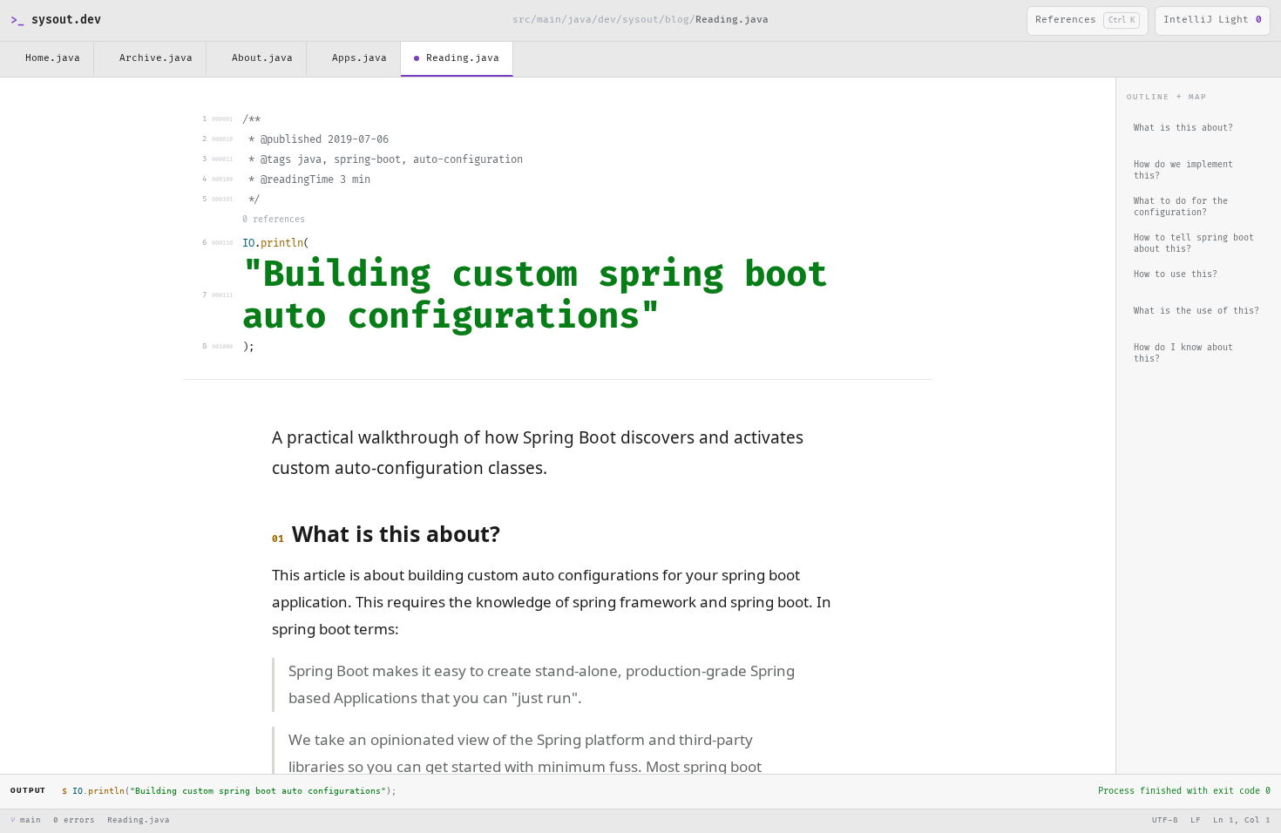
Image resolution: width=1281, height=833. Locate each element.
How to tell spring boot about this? (1194, 244)
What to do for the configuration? (1181, 207)
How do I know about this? (1183, 353)
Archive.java (156, 58)
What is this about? (1183, 128)
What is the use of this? (1196, 311)
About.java (262, 58)
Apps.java (359, 58)
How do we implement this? (1183, 170)
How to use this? (1175, 274)
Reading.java (462, 58)
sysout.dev (55, 20)
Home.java (52, 58)
